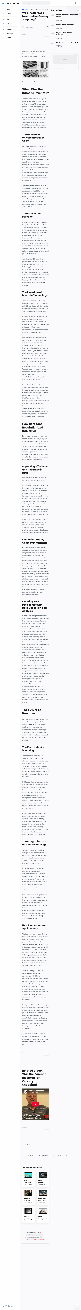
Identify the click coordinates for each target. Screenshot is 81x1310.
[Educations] (27, 1144)
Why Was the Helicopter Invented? (64, 34)
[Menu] (3, 3)
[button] (24, 3)
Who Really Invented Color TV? (67, 43)
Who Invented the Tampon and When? (67, 16)
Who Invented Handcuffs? (65, 25)
